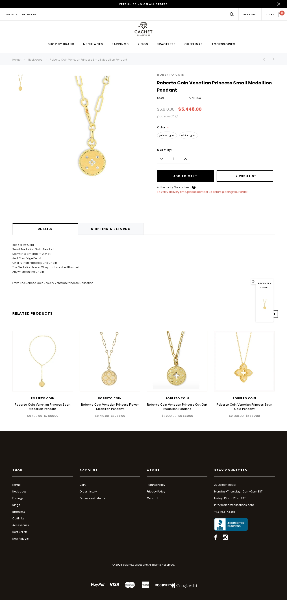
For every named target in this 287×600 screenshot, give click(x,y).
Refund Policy (156, 485)
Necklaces (35, 60)
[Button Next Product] (272, 59)
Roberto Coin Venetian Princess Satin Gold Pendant (244, 406)
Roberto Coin (171, 75)
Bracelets (18, 512)
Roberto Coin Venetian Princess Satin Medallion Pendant (42, 406)
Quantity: (164, 150)
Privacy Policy (156, 491)
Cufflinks (18, 518)
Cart (83, 485)
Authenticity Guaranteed (174, 187)
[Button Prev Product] (265, 59)
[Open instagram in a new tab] (225, 537)
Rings (16, 505)
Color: (162, 127)
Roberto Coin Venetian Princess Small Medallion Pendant (88, 60)
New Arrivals (20, 539)
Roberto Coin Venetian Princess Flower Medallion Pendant (110, 406)
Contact (152, 498)
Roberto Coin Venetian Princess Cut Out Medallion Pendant (177, 406)
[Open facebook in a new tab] (215, 537)
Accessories (20, 525)
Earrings (18, 498)
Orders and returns (92, 498)
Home (16, 60)
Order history (88, 491)
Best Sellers (20, 532)
